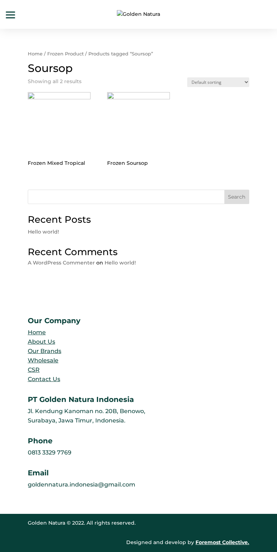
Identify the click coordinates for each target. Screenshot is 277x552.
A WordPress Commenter (61, 262)
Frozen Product (65, 53)
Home (35, 53)
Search (236, 197)
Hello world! (43, 232)
